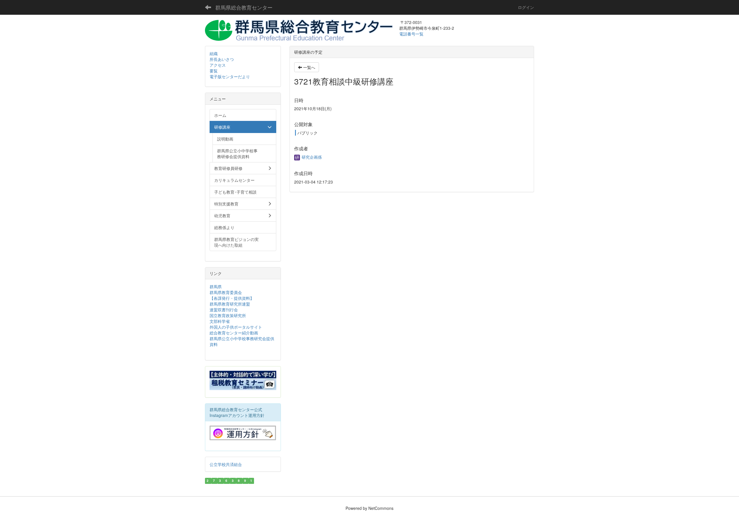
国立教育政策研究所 (228, 315)
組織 (214, 53)
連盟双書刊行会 (224, 309)
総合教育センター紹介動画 (234, 333)
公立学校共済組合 (226, 464)
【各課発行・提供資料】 (232, 298)
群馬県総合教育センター (244, 7)
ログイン (526, 7)
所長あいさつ (222, 59)
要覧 (214, 71)
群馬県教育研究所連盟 (230, 304)
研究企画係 (311, 157)
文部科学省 (220, 321)
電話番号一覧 (412, 34)
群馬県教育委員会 (226, 292)
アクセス (218, 65)
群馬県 (216, 286)
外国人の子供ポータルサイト (236, 327)
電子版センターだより (230, 76)
